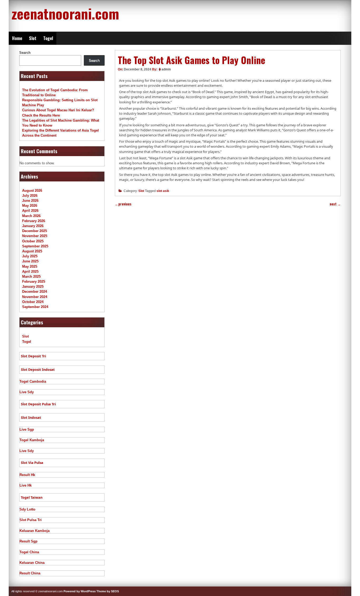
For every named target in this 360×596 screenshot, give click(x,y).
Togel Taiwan (31, 497)
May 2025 (29, 266)
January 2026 (32, 226)
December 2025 (34, 231)
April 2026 (30, 211)
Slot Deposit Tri (33, 356)
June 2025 (30, 261)
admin (166, 69)
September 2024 (35, 307)
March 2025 (31, 276)
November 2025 (34, 236)
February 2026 (33, 221)
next (335, 203)
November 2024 (34, 297)
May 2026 (29, 206)
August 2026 (32, 191)
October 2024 (32, 302)
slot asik (163, 191)
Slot (32, 38)
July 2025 (29, 256)
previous (123, 203)
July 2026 (29, 196)
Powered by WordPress (80, 591)
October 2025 (32, 241)
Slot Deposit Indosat (38, 369)
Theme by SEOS (107, 591)
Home (17, 38)
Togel (48, 38)
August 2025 (32, 251)
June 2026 (30, 201)
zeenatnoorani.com (65, 13)
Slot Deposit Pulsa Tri (38, 404)
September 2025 (35, 246)
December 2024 (34, 292)
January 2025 (32, 287)
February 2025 (33, 281)
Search (25, 53)
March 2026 (31, 216)
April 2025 (30, 271)
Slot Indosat (31, 417)
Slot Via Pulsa (32, 462)
